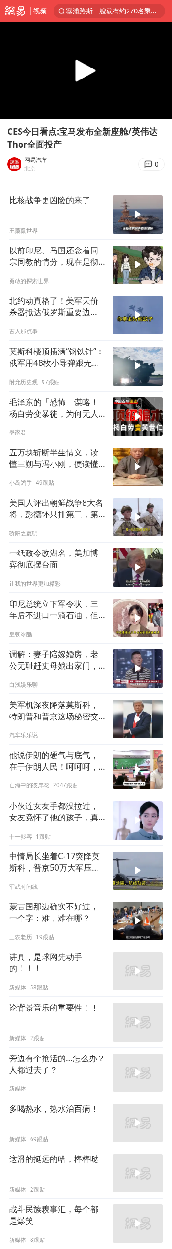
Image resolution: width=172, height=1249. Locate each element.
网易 (15, 11)
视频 (40, 10)
